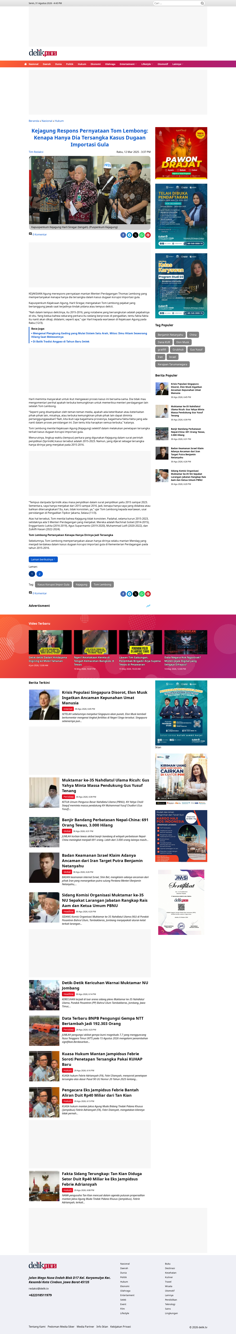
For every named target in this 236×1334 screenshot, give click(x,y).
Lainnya (176, 64)
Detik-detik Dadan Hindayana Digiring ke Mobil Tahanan (48, 659)
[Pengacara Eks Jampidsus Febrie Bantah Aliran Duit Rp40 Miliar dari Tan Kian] (44, 1102)
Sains (168, 1308)
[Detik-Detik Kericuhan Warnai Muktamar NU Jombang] (44, 995)
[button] (128, 64)
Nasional (33, 64)
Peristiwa (69, 796)
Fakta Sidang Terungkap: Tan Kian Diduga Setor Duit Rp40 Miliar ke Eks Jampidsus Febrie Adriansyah (102, 1179)
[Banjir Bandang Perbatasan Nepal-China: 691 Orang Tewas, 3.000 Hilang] (162, 433)
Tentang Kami (37, 1326)
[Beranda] (25, 64)
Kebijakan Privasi (120, 1326)
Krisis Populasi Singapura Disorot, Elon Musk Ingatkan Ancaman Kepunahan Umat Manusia (186, 388)
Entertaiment (127, 64)
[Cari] (202, 3)
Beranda (34, 121)
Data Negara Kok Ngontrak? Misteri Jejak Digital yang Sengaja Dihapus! (182, 661)
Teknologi (170, 1304)
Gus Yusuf (196, 349)
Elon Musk (182, 342)
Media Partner (85, 1326)
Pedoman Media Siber (61, 1326)
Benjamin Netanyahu (170, 335)
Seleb (123, 1299)
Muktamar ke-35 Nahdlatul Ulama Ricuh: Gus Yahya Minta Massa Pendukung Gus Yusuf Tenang (187, 411)
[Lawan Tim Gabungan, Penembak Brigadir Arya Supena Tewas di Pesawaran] (140, 642)
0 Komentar (39, 234)
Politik (69, 64)
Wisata (168, 1286)
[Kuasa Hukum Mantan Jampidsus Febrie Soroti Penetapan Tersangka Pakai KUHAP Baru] (44, 1066)
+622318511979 (40, 1295)
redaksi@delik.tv (39, 1288)
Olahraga (110, 64)
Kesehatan (170, 1272)
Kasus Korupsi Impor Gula (53, 584)
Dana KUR (164, 342)
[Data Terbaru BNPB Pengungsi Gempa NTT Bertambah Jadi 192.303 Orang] (44, 1030)
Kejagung (81, 584)
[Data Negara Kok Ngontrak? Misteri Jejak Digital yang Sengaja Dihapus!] (185, 642)
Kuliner (169, 1277)
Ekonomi (96, 64)
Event (123, 1304)
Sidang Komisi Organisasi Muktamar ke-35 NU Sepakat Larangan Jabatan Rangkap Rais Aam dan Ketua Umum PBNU (188, 475)
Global (67, 831)
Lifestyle (146, 64)
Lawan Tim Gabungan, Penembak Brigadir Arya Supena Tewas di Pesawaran (140, 661)
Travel (168, 1281)
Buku (167, 1263)
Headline (68, 911)
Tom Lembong (102, 584)
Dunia (58, 64)
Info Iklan (102, 1326)
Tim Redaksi (36, 152)
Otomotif (163, 64)
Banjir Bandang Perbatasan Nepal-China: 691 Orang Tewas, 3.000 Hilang (188, 431)
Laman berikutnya (42, 559)
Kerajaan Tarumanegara (172, 364)
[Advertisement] (118, 28)
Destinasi (170, 1268)
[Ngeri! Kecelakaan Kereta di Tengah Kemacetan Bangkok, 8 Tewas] (95, 642)
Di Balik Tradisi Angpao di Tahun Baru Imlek (61, 341)
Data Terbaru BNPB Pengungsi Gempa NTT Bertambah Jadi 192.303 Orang (103, 1020)
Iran (160, 357)
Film (122, 1308)
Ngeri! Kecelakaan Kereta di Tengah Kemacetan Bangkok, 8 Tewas (94, 661)
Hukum (82, 64)
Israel (172, 357)
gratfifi (162, 349)
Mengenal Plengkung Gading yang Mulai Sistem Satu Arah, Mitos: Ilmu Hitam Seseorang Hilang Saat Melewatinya (89, 335)
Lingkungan (171, 1313)
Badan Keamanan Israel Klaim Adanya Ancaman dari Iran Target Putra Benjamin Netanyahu (187, 453)
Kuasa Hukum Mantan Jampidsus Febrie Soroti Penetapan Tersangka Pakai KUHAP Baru (102, 1059)
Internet (68, 708)
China (193, 335)
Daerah (47, 64)
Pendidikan (171, 1299)
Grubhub (178, 349)
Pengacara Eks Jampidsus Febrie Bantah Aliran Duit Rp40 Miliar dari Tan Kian (100, 1092)
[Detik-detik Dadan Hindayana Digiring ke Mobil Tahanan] (50, 642)
